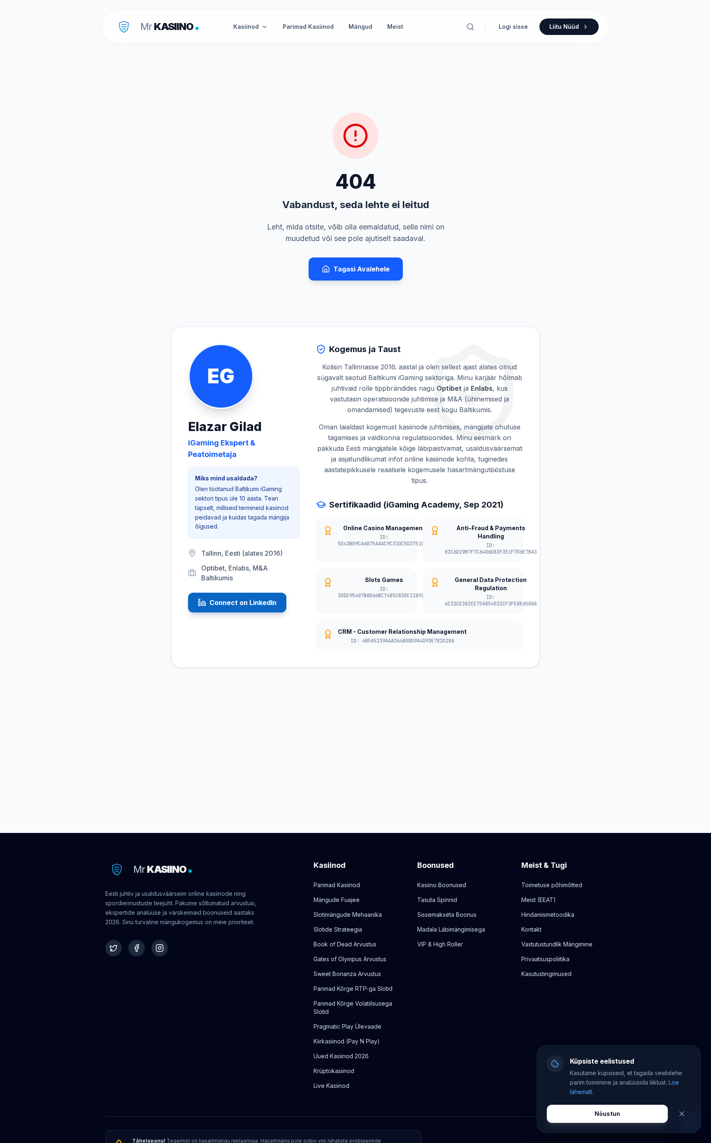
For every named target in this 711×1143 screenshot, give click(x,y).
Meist (395, 26)
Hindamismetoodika (547, 914)
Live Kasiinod (331, 1085)
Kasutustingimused (546, 973)
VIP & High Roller (440, 944)
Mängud (360, 26)
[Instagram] (159, 948)
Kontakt (531, 929)
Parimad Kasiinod (308, 26)
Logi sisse (513, 26)
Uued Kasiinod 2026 (341, 1056)
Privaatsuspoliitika (545, 958)
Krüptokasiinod (334, 1070)
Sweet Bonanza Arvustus (347, 973)
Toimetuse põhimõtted (551, 884)
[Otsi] (470, 27)
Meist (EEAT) (538, 899)
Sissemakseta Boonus (446, 914)
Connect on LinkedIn (242, 602)
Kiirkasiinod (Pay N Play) (347, 1041)
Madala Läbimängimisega (451, 929)
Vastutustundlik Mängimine (556, 944)
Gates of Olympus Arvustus (350, 958)
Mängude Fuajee (337, 899)
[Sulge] (682, 1114)
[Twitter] (113, 948)
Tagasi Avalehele (361, 269)
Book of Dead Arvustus (345, 944)
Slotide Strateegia (338, 929)
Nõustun (607, 1113)
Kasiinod (246, 26)
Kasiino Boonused (441, 884)
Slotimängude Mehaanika (348, 914)
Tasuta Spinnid (437, 899)
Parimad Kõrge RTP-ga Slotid (353, 988)
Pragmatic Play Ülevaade (347, 1026)
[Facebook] (136, 948)
